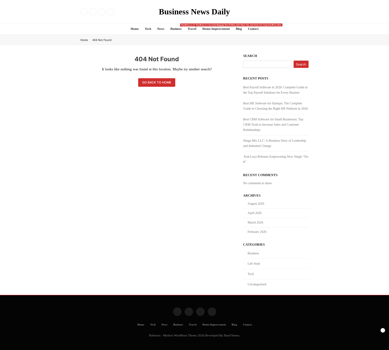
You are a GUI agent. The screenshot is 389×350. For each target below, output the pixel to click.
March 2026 (255, 222)
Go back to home (156, 82)
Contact (253, 28)
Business (177, 27)
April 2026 (255, 213)
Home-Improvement (216, 28)
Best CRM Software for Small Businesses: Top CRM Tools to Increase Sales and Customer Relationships (273, 125)
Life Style (254, 263)
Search (250, 56)
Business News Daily (194, 11)
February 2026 (257, 231)
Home (135, 28)
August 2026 (256, 203)
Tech (148, 28)
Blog (239, 28)
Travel (193, 27)
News (160, 28)
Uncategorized (257, 284)
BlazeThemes (231, 335)
